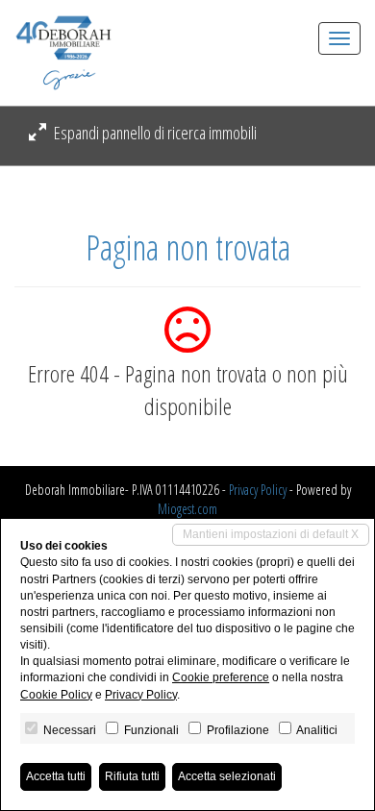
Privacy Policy (258, 489)
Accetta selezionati (227, 776)
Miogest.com (187, 509)
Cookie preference (220, 677)
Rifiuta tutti (132, 776)
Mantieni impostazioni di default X (271, 534)
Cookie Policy (56, 694)
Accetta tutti (56, 776)
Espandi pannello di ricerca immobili (154, 132)
